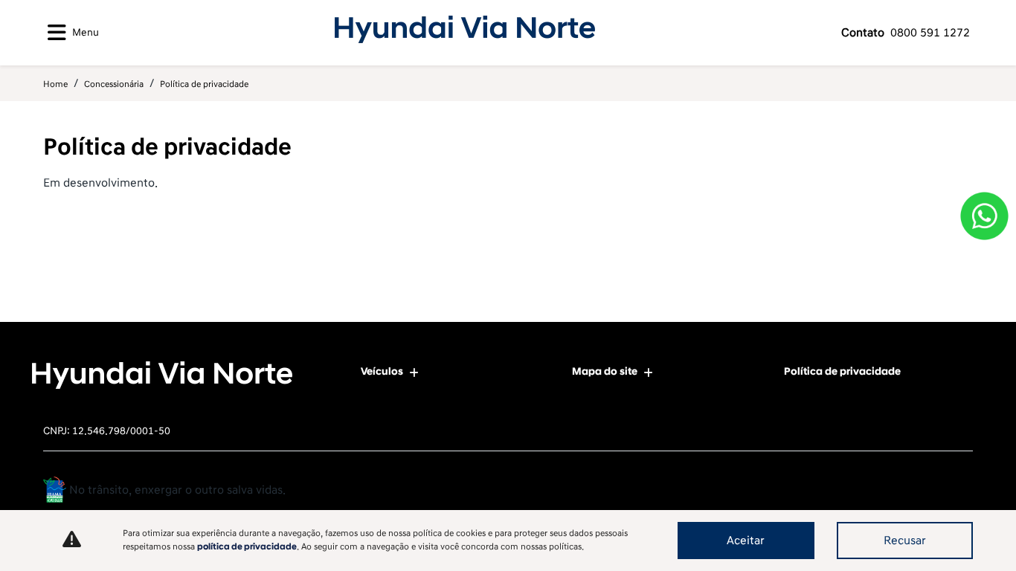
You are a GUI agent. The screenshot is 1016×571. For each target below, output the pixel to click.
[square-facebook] (922, 492)
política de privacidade (247, 546)
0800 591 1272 (905, 32)
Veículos (382, 371)
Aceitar (746, 540)
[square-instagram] (956, 492)
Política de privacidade (842, 371)
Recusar (905, 540)
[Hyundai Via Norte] (465, 30)
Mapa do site (604, 371)
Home (55, 84)
